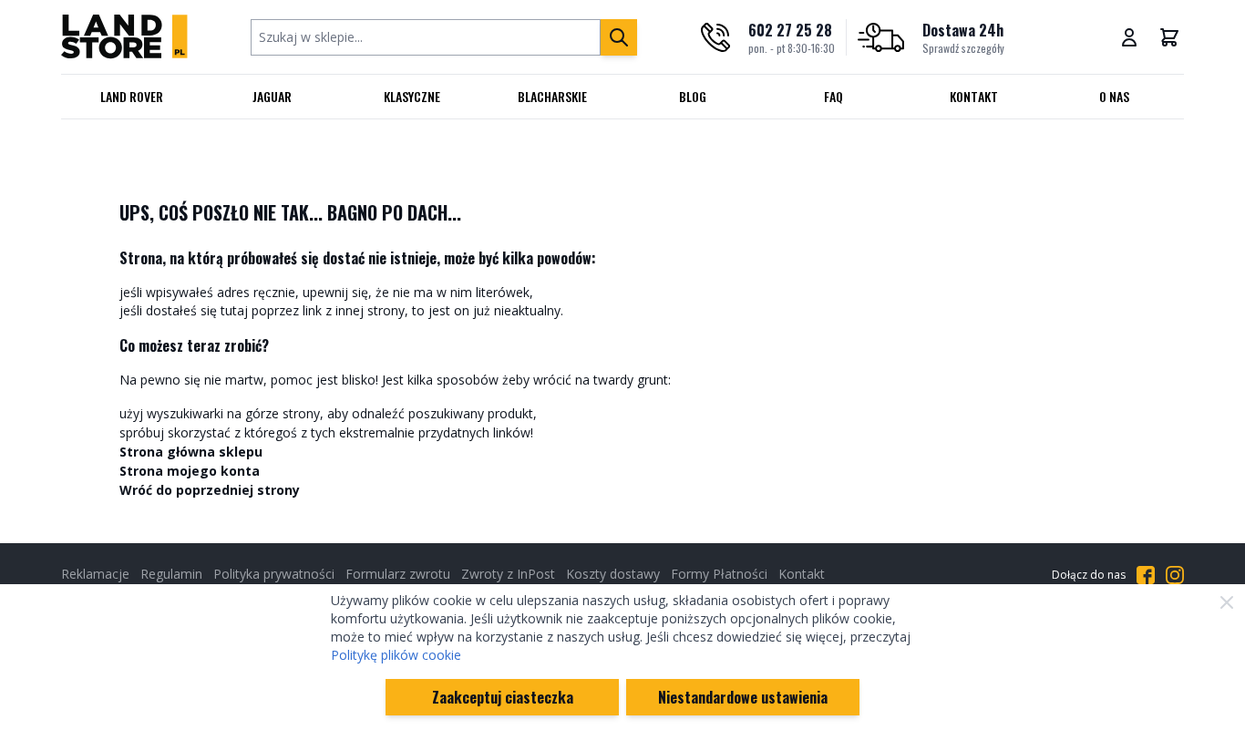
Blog (692, 96)
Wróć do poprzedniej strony (209, 490)
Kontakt (974, 96)
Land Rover (131, 96)
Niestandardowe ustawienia (743, 697)
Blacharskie (552, 96)
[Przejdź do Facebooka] (1146, 575)
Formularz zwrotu (397, 573)
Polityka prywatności (273, 573)
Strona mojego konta (189, 470)
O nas (1114, 96)
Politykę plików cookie (396, 654)
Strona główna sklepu (190, 451)
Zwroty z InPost (508, 573)
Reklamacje (95, 573)
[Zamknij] (1227, 602)
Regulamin (171, 573)
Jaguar (272, 96)
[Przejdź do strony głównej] (124, 37)
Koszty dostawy (613, 573)
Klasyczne (412, 96)
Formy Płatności (719, 573)
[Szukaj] (619, 37)
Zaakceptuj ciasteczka (502, 697)
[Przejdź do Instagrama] (1175, 575)
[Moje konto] (1129, 37)
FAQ (833, 96)
